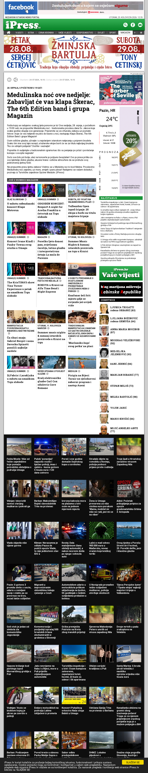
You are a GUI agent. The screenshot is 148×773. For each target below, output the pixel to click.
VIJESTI (19, 33)
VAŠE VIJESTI (65, 33)
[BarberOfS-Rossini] (121, 90)
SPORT (112, 33)
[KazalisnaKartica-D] (130, 150)
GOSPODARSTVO (84, 33)
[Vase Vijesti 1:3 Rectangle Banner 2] (121, 273)
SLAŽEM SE (133, 762)
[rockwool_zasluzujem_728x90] (90, 8)
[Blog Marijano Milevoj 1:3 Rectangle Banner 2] (121, 289)
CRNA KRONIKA (46, 33)
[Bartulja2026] (74, 53)
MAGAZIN (125, 33)
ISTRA (31, 33)
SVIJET (101, 33)
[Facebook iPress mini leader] (21, 8)
